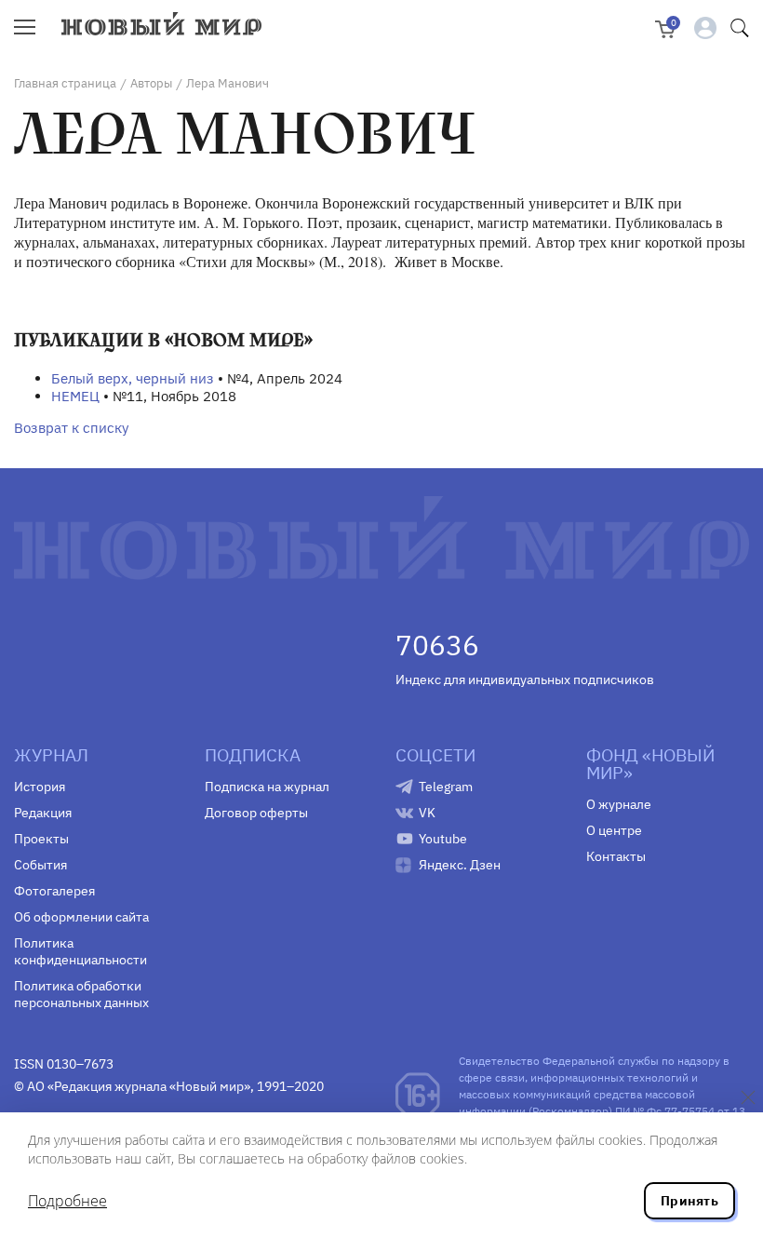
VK (427, 812)
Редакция (43, 812)
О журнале (618, 804)
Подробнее (67, 1200)
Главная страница (65, 83)
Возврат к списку (71, 428)
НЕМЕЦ (75, 396)
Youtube (443, 838)
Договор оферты (256, 812)
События (40, 864)
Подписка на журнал (267, 786)
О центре (614, 830)
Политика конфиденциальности (80, 951)
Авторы (151, 83)
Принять (689, 1200)
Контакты (616, 856)
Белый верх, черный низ (132, 378)
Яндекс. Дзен (460, 864)
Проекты (41, 838)
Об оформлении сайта (81, 916)
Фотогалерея (54, 890)
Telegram (446, 786)
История (39, 786)
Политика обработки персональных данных (81, 994)
